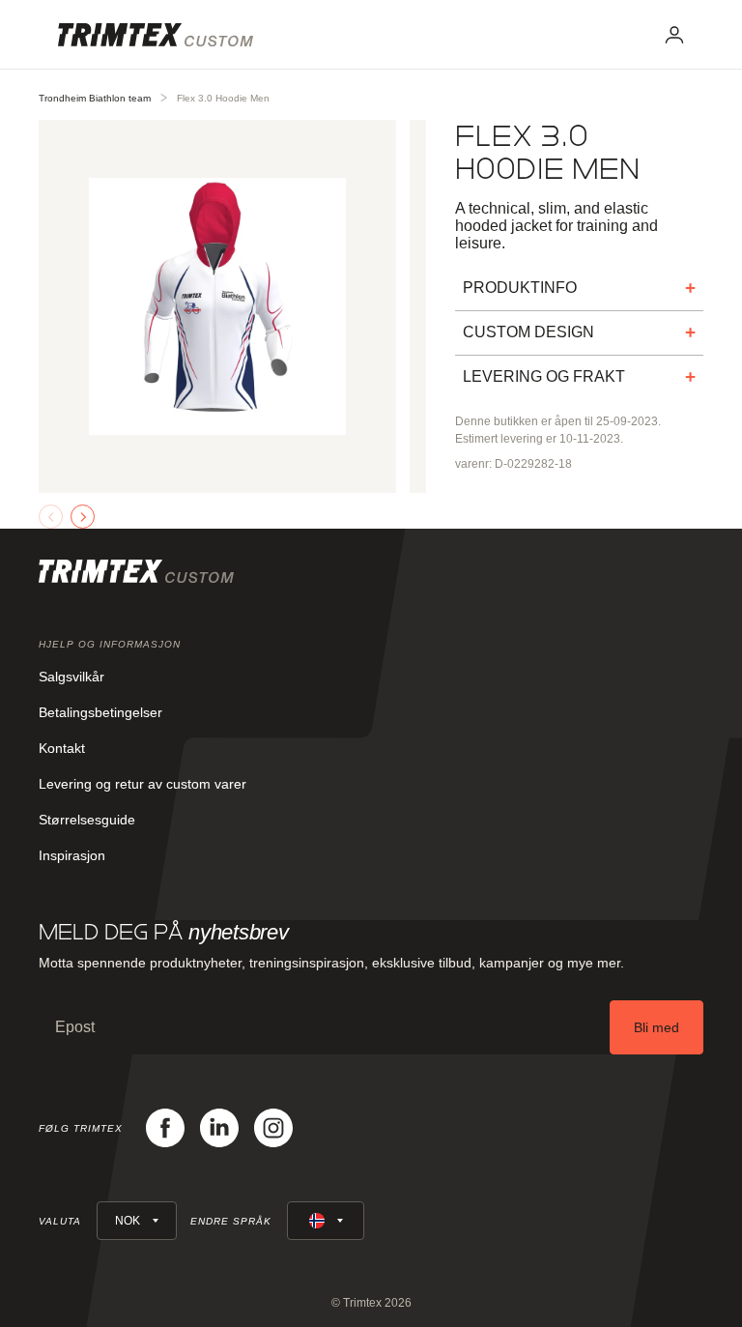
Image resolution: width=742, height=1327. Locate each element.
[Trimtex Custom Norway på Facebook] (165, 1128)
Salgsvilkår (71, 676)
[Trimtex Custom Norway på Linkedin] (219, 1128)
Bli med (656, 1027)
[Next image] (83, 517)
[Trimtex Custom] (155, 34)
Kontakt (62, 748)
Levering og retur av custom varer (142, 784)
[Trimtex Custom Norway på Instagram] (273, 1128)
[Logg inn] (674, 34)
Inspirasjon (72, 855)
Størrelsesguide (87, 819)
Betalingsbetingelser (100, 712)
